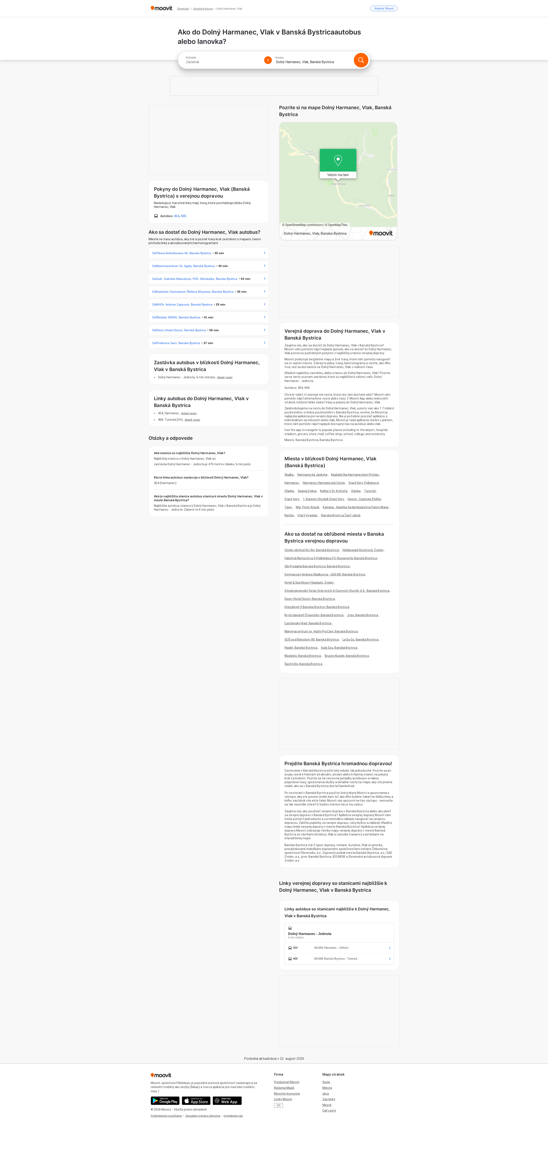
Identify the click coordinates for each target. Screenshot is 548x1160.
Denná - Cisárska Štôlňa (364, 499)
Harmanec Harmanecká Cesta (324, 483)
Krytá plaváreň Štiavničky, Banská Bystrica (313, 615)
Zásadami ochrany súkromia (202, 1115)
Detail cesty (224, 377)
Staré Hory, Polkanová (363, 483)
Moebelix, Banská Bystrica (302, 656)
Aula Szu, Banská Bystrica (339, 647)
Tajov (288, 507)
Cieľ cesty (329, 1110)
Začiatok (191, 57)
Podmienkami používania (166, 1115)
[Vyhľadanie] (361, 60)
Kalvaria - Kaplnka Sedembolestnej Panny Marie (356, 507)
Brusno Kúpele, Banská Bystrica (347, 656)
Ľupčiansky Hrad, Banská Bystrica (307, 623)
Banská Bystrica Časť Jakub (340, 515)
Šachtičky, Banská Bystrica (303, 664)
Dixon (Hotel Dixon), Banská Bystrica (309, 599)
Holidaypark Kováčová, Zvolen (362, 550)
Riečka (289, 515)
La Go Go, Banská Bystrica (360, 639)
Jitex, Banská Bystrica (362, 615)
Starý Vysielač (307, 515)
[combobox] (223, 62)
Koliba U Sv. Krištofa (333, 491)
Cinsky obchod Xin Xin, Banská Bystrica (311, 550)
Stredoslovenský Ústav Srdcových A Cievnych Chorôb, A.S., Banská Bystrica (336, 590)
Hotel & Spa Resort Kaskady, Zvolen (309, 582)
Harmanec (291, 483)
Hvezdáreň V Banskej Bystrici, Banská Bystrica (316, 607)
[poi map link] (338, 181)
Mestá (326, 1105)
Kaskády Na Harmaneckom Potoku (355, 474)
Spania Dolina (307, 491)
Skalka (289, 474)
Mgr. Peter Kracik (307, 507)
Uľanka (289, 491)
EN (278, 1105)
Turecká (370, 491)
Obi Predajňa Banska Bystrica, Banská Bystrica (317, 566)
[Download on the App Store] (196, 1100)
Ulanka (355, 491)
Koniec (279, 57)
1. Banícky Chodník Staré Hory (323, 499)
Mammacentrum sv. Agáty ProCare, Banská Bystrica (321, 631)
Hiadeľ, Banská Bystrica (300, 647)
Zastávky (328, 1099)
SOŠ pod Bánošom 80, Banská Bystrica (311, 639)
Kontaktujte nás (233, 1115)
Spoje (326, 1082)
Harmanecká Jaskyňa (312, 474)
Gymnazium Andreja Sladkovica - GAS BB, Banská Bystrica (324, 574)
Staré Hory (291, 499)
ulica (325, 1093)
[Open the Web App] (227, 1100)
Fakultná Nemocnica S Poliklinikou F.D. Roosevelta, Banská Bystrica (330, 558)
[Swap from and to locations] (268, 60)
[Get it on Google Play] (165, 1100)
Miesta (327, 1088)
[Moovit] (161, 8)
